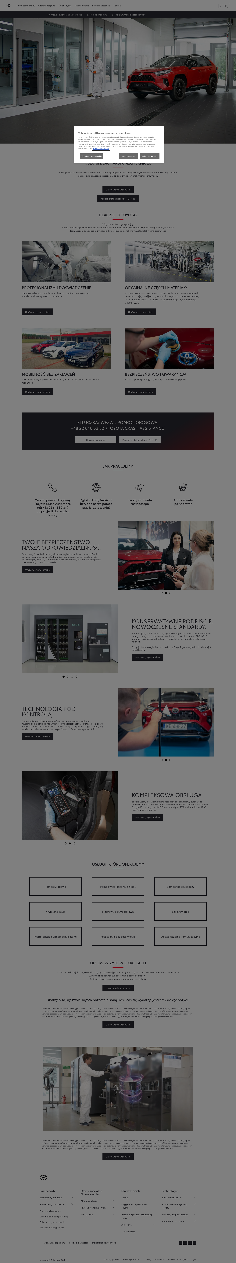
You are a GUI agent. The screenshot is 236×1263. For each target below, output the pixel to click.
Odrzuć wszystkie (128, 156)
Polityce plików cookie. (101, 149)
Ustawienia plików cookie (91, 156)
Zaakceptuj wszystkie (149, 156)
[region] (119, 144)
